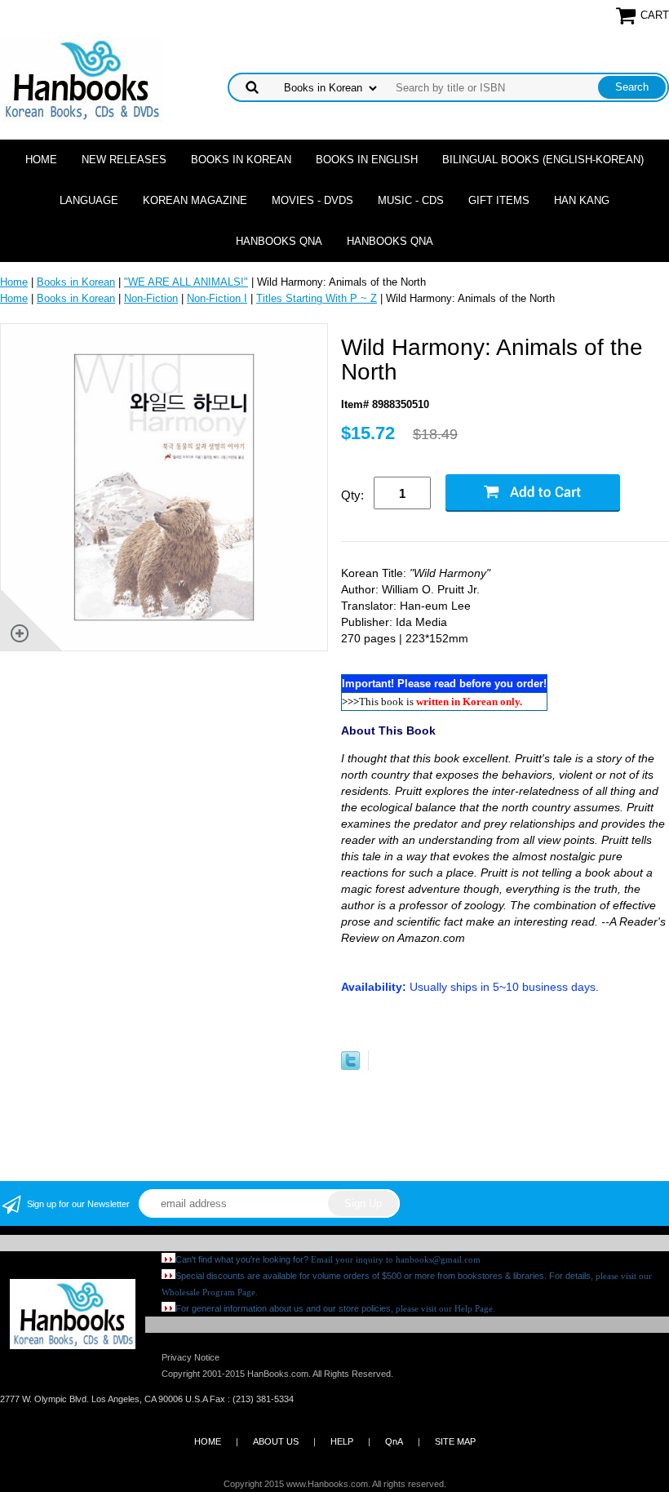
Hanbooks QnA (279, 241)
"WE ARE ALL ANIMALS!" (186, 282)
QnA (394, 1441)
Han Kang (581, 200)
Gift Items (498, 200)
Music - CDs (411, 200)
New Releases (124, 159)
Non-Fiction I (217, 298)
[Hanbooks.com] (81, 79)
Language (89, 200)
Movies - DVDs (312, 200)
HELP (341, 1441)
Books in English (367, 159)
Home (41, 159)
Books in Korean (241, 159)
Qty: (352, 495)
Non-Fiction (151, 298)
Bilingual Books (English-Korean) (543, 159)
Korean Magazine (195, 200)
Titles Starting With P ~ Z (316, 298)
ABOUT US (276, 1441)
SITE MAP (455, 1441)
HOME (207, 1441)
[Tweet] (350, 1066)
